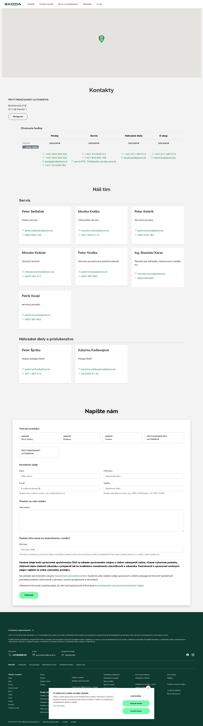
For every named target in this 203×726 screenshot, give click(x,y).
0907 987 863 (89, 276)
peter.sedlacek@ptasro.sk (38, 230)
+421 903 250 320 (56, 154)
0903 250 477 (32, 276)
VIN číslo (23, 544)
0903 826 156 (32, 234)
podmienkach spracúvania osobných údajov (120, 585)
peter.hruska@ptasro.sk (94, 271)
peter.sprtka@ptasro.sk (37, 369)
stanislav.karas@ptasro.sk (151, 273)
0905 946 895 (145, 278)
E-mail (21, 483)
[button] (101, 39)
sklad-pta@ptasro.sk (134, 157)
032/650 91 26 (89, 373)
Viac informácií (59, 706)
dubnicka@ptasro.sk (164, 157)
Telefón (107, 483)
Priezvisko (108, 471)
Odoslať (28, 595)
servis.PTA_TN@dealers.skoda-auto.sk (95, 161)
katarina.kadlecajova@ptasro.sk (98, 369)
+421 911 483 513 (135, 154)
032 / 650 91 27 (90, 234)
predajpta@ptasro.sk (56, 161)
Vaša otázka (24, 507)
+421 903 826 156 (95, 157)
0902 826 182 (145, 234)
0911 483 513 (32, 373)
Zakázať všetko (136, 703)
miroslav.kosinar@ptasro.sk (39, 271)
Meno (21, 471)
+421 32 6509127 (95, 154)
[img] (13, 4)
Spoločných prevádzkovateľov (71, 575)
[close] (148, 688)
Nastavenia (136, 696)
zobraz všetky (31, 147)
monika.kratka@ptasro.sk (95, 230)
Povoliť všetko (136, 711)
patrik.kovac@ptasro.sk (37, 314)
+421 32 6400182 (55, 165)
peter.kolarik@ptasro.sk (150, 230)
